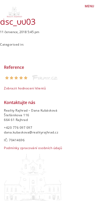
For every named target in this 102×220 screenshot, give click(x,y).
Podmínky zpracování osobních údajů (33, 148)
